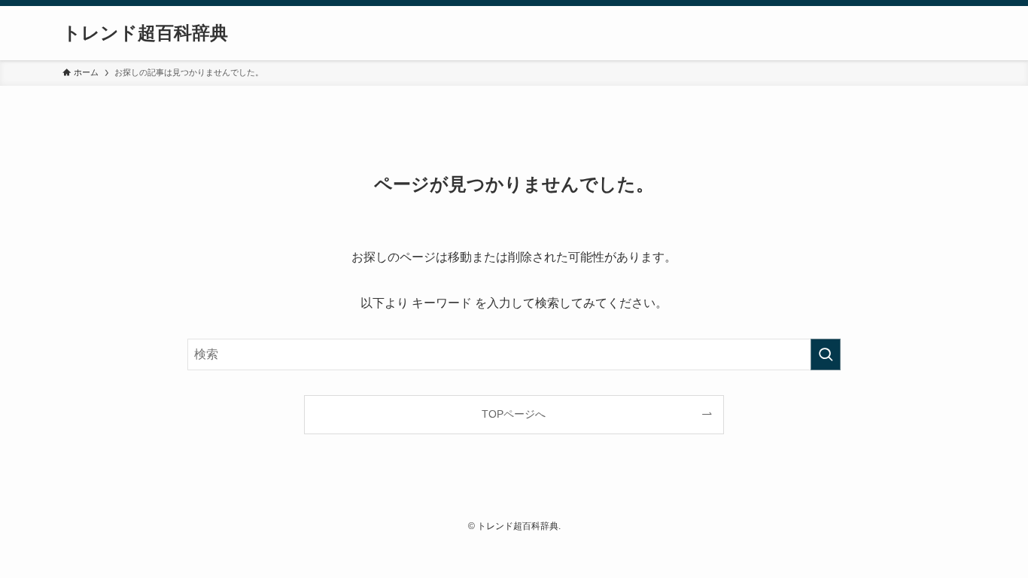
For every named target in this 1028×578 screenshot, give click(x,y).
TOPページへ (514, 414)
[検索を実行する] (826, 354)
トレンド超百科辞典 (145, 33)
